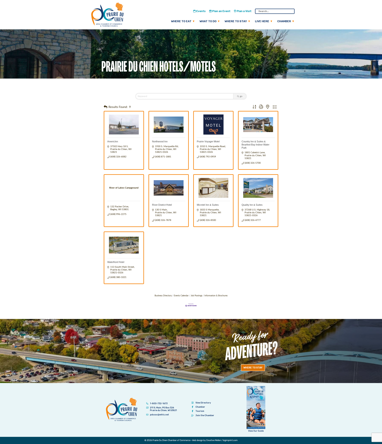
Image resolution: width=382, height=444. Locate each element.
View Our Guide (256, 431)
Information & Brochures (216, 296)
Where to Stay (236, 21)
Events (201, 11)
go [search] (241, 96)
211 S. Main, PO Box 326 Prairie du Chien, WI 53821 (163, 409)
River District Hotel (162, 205)
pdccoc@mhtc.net (159, 414)
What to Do (208, 21)
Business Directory (163, 296)
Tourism (199, 411)
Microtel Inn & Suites (208, 205)
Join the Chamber (204, 415)
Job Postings (196, 296)
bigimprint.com (230, 440)
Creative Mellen (213, 440)
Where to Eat (181, 21)
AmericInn (112, 141)
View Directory (203, 403)
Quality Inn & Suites (252, 205)
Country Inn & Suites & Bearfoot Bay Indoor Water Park (255, 144)
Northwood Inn (160, 141)
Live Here (262, 21)
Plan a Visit (243, 11)
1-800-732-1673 (159, 403)
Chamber (284, 21)
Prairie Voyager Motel (208, 141)
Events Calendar (181, 296)
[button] (105, 107)
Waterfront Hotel (115, 262)
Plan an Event (221, 11)
